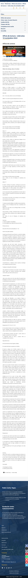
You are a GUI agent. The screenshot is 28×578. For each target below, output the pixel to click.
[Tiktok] (26, 551)
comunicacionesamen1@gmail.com (9, 562)
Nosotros (3, 527)
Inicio (3, 525)
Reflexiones (4, 542)
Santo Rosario (4, 547)
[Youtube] (26, 562)
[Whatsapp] (26, 557)
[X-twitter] (26, 548)
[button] (6, 2)
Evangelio (4, 540)
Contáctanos (4, 530)
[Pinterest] (26, 554)
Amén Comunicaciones (6, 532)
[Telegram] (26, 565)
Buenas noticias (5, 538)
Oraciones (4, 544)
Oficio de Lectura (17, 3)
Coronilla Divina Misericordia (7, 549)
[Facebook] (26, 545)
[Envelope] (26, 559)
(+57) (3, 556)
